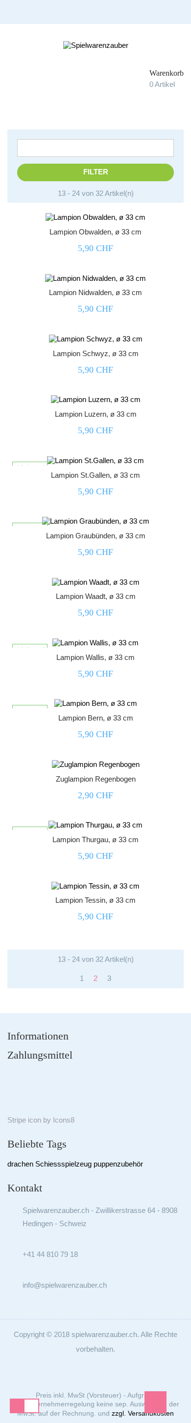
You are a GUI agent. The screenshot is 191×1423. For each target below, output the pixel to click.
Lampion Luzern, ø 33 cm (96, 414)
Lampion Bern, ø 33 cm (95, 718)
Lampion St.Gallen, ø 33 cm (95, 475)
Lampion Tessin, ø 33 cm (95, 900)
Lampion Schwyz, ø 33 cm (96, 353)
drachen (20, 1164)
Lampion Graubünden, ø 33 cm (95, 535)
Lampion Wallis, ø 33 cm (95, 657)
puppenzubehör (118, 1164)
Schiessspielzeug (63, 1164)
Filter (95, 172)
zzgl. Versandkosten (143, 1413)
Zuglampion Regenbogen (96, 779)
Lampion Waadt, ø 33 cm (96, 596)
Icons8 (63, 1120)
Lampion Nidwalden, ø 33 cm (95, 292)
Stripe (16, 1120)
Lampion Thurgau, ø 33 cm (95, 839)
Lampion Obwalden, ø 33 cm (95, 232)
